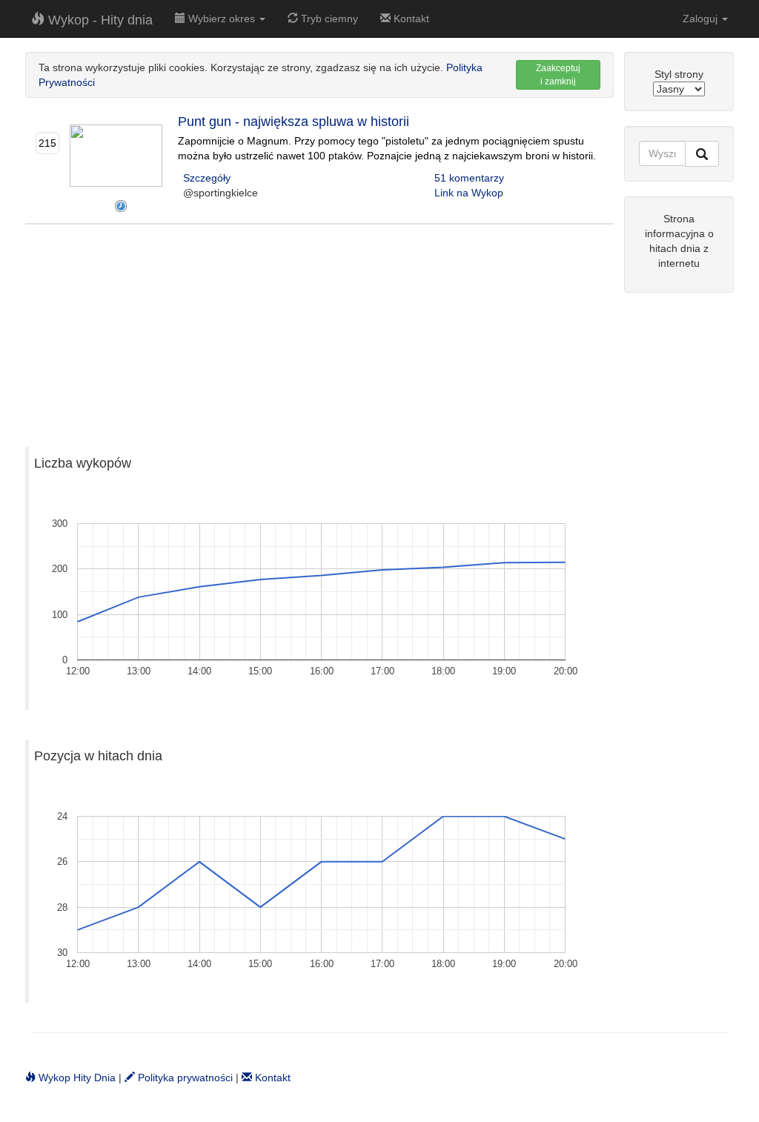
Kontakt (410, 18)
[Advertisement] (319, 328)
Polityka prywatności (184, 1077)
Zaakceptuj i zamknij (558, 75)
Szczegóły (207, 178)
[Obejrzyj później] (121, 206)
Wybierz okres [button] (221, 18)
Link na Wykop (468, 193)
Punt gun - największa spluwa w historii (293, 121)
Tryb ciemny (328, 18)
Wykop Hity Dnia (76, 1077)
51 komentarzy (469, 178)
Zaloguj (701, 18)
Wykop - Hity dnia (98, 20)
